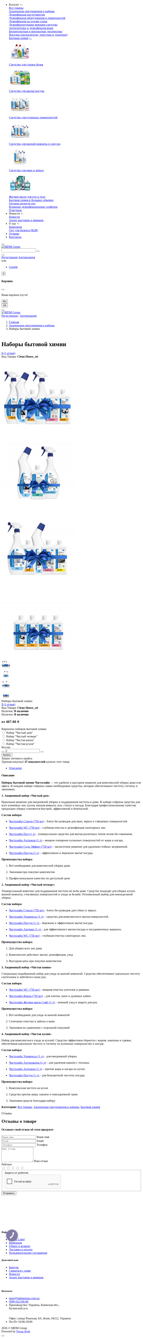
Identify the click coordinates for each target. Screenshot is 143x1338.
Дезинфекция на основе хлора (28, 21)
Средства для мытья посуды (26, 91)
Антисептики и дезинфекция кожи (31, 28)
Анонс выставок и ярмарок (26, 220)
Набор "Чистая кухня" (20, 743)
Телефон (42, 1144)
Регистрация (9, 257)
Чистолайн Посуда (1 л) (24, 853)
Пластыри (15, 210)
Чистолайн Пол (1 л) (22, 834)
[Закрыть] (2, 289)
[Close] (2, 310)
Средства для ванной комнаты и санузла (34, 143)
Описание (15, 768)
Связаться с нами (20, 1270)
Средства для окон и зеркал (26, 170)
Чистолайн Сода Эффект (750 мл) (30, 846)
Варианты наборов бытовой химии (23, 729)
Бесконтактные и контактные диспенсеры (35, 31)
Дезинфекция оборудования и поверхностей (37, 18)
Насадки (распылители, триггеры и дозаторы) (38, 34)
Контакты (15, 237)
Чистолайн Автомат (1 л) (25, 929)
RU (4, 301)
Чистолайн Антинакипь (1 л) (27, 1062)
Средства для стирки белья (26, 64)
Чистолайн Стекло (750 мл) (26, 821)
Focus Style (23, 1331)
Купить (7, 754)
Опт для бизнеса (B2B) (23, 230)
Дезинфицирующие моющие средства (33, 24)
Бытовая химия (18, 38)
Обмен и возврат (19, 1246)
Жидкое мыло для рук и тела (27, 196)
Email (40, 1140)
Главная (14, 322)
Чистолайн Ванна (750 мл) (26, 996)
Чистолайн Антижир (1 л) (26, 840)
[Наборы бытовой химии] (38, 431)
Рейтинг (6, 1164)
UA (4, 305)
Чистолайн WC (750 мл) (24, 827)
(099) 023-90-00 (18, 1301)
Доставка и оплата (20, 1249)
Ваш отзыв (41, 1161)
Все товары (16, 7)
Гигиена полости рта (22, 203)
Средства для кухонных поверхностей (33, 117)
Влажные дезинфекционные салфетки (33, 206)
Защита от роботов (16, 1172)
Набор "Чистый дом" (19, 732)
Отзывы (14, 233)
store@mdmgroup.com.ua (24, 1298)
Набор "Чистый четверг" (22, 736)
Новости (14, 216)
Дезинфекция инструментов (27, 14)
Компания (15, 226)
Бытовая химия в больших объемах (31, 200)
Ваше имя (43, 1137)
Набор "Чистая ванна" (20, 740)
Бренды (14, 1267)
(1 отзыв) (8, 353)
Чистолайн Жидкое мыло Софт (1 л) (32, 1002)
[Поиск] (38, 251)
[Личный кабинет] (2, 254)
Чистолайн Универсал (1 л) (26, 916)
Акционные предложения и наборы (32, 11)
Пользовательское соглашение (28, 1252)
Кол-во (5, 747)
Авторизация (26, 257)
